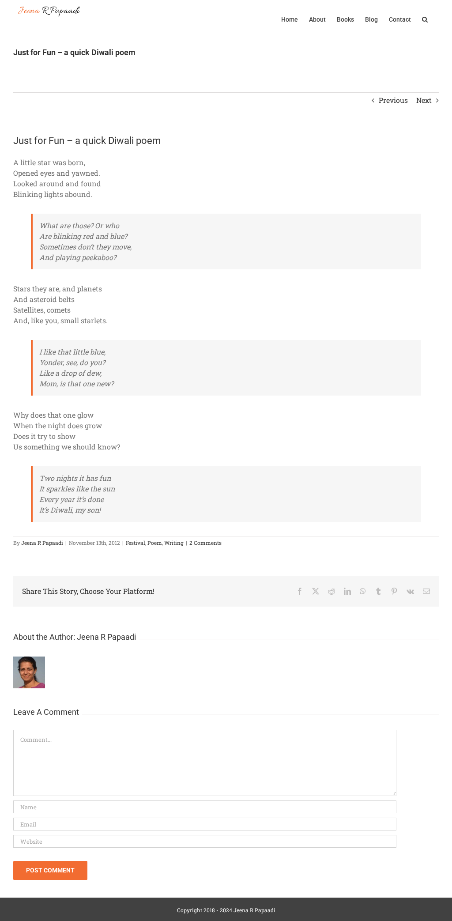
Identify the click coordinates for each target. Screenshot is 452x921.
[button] (425, 18)
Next (424, 100)
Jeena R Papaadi (42, 542)
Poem (154, 542)
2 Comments (205, 542)
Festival (135, 542)
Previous (393, 100)
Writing (174, 542)
